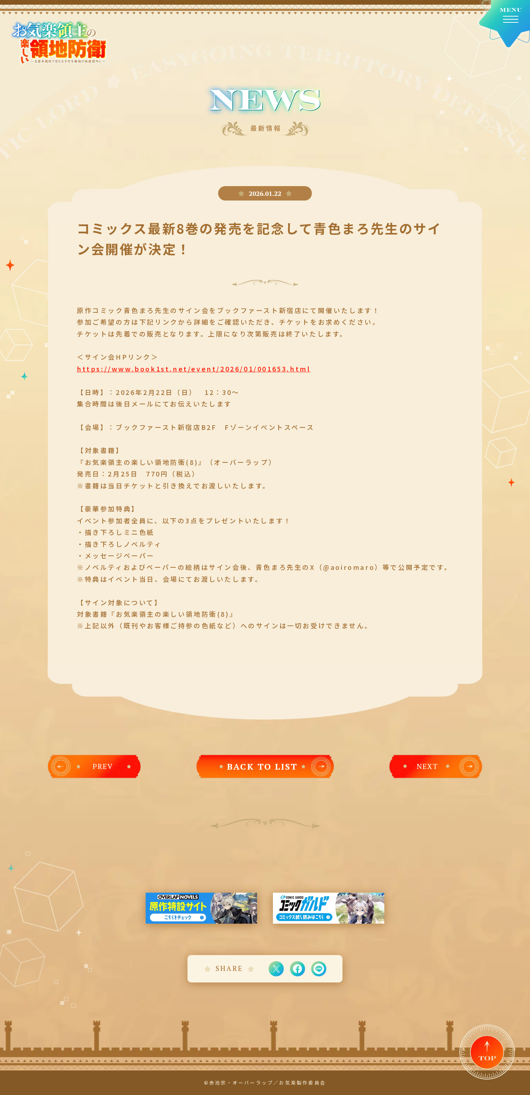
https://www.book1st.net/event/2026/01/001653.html (193, 368)
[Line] (318, 968)
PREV (103, 766)
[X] (276, 968)
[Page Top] (486, 1052)
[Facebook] (297, 968)
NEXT (427, 766)
